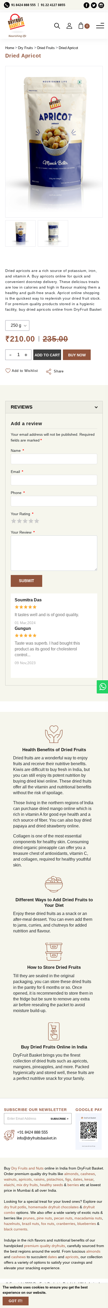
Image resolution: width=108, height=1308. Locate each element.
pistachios (55, 1179)
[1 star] (14, 521)
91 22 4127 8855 (53, 5)
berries (73, 1185)
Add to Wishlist (25, 371)
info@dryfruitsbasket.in (36, 1138)
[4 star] (31, 521)
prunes (29, 1218)
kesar (88, 1179)
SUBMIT (26, 580)
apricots (25, 1179)
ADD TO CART (47, 355)
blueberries (86, 1223)
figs (68, 1179)
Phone (17, 493)
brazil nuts (30, 1223)
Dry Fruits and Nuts (27, 1168)
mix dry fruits (27, 1185)
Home (9, 48)
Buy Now (77, 355)
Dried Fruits (46, 48)
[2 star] (19, 521)
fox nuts (47, 1223)
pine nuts (44, 1218)
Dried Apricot (68, 48)
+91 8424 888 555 (32, 1132)
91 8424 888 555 (23, 5)
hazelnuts (12, 1223)
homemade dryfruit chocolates (53, 1207)
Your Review (22, 532)
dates (77, 1179)
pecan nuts (63, 1218)
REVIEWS (22, 407)
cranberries (65, 1223)
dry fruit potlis (15, 1207)
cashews (87, 1174)
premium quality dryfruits (44, 1246)
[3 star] (25, 521)
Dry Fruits (25, 48)
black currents (15, 1229)
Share (58, 371)
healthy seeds (51, 1185)
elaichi (9, 1185)
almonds (71, 1174)
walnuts (10, 1179)
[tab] (54, 407)
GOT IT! (16, 1301)
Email (16, 471)
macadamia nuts (88, 1218)
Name (17, 450)
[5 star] (37, 521)
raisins (39, 1179)
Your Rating (22, 514)
